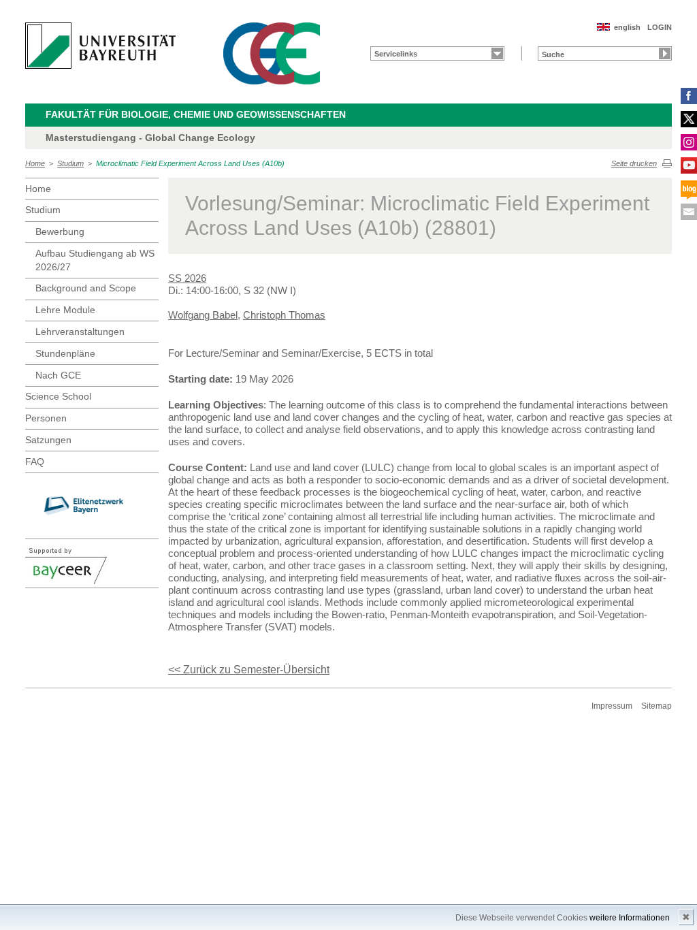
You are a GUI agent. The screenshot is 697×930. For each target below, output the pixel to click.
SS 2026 (187, 278)
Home (35, 163)
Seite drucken (634, 163)
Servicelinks (395, 54)
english (627, 27)
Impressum (611, 706)
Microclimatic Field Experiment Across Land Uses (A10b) (190, 163)
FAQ (34, 461)
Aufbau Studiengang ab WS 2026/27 (95, 260)
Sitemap (656, 706)
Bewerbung (59, 231)
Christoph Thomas (284, 315)
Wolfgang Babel (203, 315)
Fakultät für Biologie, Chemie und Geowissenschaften (196, 114)
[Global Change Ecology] (271, 53)
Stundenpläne (65, 353)
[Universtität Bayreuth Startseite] (100, 45)
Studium (70, 163)
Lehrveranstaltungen (80, 331)
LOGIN (659, 27)
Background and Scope (85, 288)
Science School (58, 396)
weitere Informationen (629, 918)
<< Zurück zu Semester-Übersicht (248, 669)
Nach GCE (58, 375)
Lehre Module (65, 309)
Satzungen (48, 439)
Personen (46, 418)
